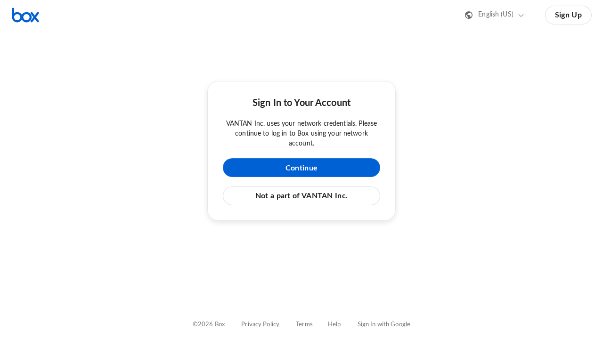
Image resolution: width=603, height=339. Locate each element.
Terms (304, 325)
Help (334, 325)
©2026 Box (209, 325)
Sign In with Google (384, 325)
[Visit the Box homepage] (25, 15)
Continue (301, 168)
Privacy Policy (260, 325)
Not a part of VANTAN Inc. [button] (301, 196)
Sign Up (568, 15)
